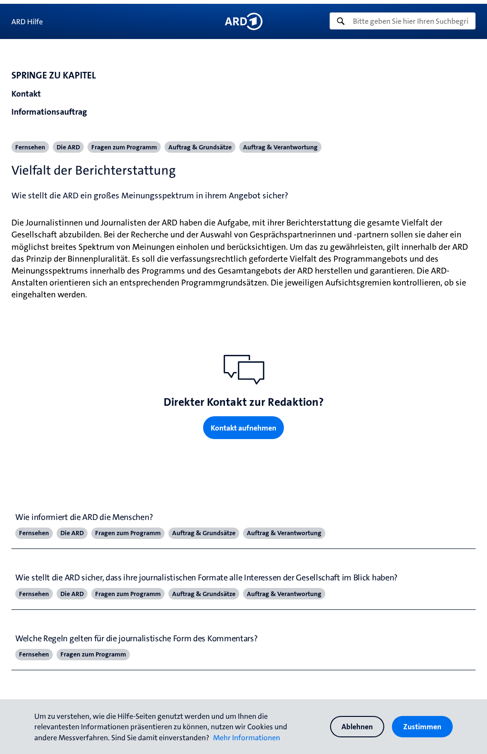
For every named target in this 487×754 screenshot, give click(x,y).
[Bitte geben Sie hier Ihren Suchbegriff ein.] (403, 20)
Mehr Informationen (246, 737)
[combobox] (403, 20)
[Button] (243, 21)
